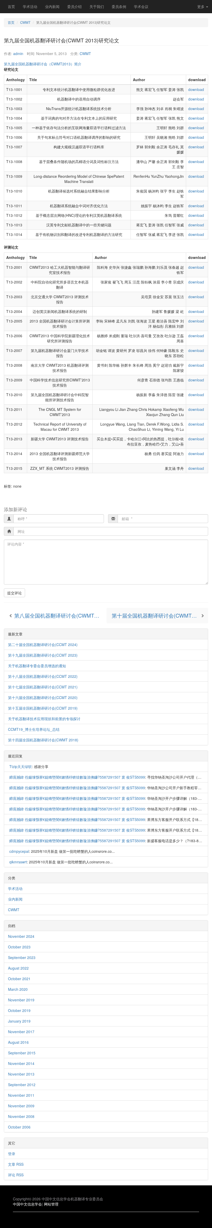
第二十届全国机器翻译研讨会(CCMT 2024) (43, 644)
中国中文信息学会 (27, 1204)
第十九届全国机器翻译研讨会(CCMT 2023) (43, 655)
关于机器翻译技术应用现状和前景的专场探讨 (44, 718)
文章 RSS (16, 1164)
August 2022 (18, 968)
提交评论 (14, 592)
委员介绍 (74, 6)
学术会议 (141, 6)
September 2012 (21, 1084)
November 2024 (21, 936)
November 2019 (21, 999)
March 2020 (18, 989)
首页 (11, 6)
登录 (11, 1153)
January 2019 (19, 1021)
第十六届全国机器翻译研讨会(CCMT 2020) (43, 697)
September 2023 (21, 957)
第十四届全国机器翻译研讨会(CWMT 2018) (43, 739)
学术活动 (30, 6)
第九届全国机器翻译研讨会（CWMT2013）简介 (42, 63)
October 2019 (19, 1010)
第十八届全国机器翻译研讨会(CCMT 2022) (43, 676)
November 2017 (21, 1031)
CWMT (25, 22)
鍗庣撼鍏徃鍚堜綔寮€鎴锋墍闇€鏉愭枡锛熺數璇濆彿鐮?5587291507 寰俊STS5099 (77, 777)
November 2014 (21, 1063)
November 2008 (21, 1116)
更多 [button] (201, 6)
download (196, 89)
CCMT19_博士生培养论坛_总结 (33, 729)
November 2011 (21, 1095)
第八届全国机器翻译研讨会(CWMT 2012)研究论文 (59, 615)
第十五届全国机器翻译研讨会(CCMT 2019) (43, 708)
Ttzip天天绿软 (20, 766)
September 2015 (21, 1052)
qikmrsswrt (18, 861)
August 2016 (18, 1042)
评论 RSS (16, 1174)
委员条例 (119, 6)
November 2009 (21, 1105)
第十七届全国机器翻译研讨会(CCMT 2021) (43, 686)
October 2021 (19, 978)
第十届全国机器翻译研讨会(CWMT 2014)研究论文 (160, 615)
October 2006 (19, 1127)
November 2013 (21, 1074)
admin (18, 53)
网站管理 (51, 1204)
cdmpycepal (19, 851)
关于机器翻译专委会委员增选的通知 (37, 665)
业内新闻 (52, 6)
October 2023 (19, 946)
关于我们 (96, 6)
